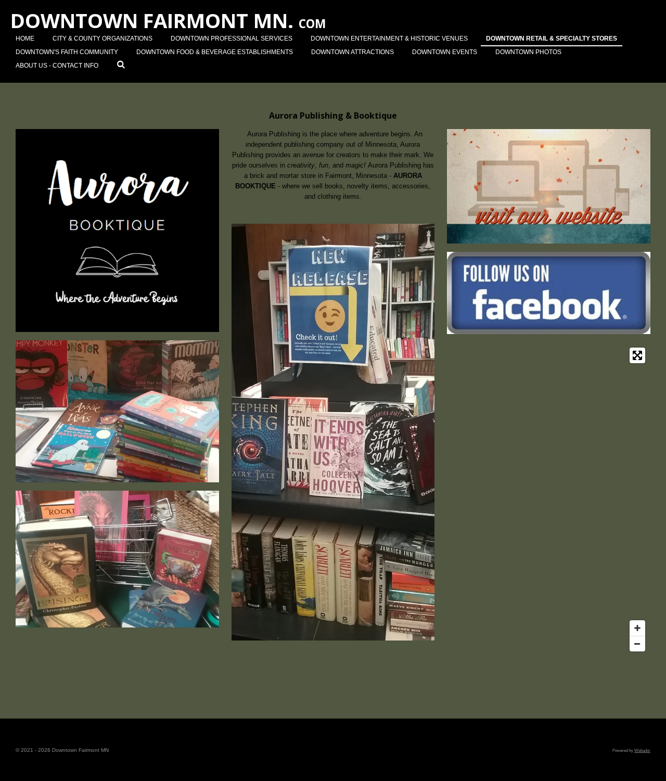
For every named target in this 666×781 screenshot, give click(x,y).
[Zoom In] (637, 628)
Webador (642, 750)
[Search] (121, 64)
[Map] (548, 499)
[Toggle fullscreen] (637, 355)
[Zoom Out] (637, 643)
